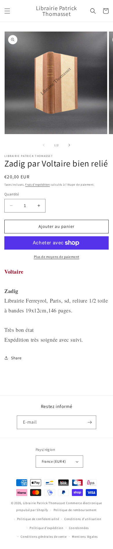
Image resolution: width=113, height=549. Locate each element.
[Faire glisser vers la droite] (69, 145)
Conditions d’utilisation (82, 519)
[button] (7, 11)
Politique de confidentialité (38, 519)
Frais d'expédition (37, 184)
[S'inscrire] (89, 422)
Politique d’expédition (46, 528)
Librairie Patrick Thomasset (44, 503)
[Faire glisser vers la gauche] (43, 145)
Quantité (11, 194)
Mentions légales (85, 537)
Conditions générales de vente (43, 537)
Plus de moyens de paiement (56, 257)
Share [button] (16, 357)
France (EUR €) (54, 461)
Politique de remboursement (75, 510)
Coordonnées (79, 528)
